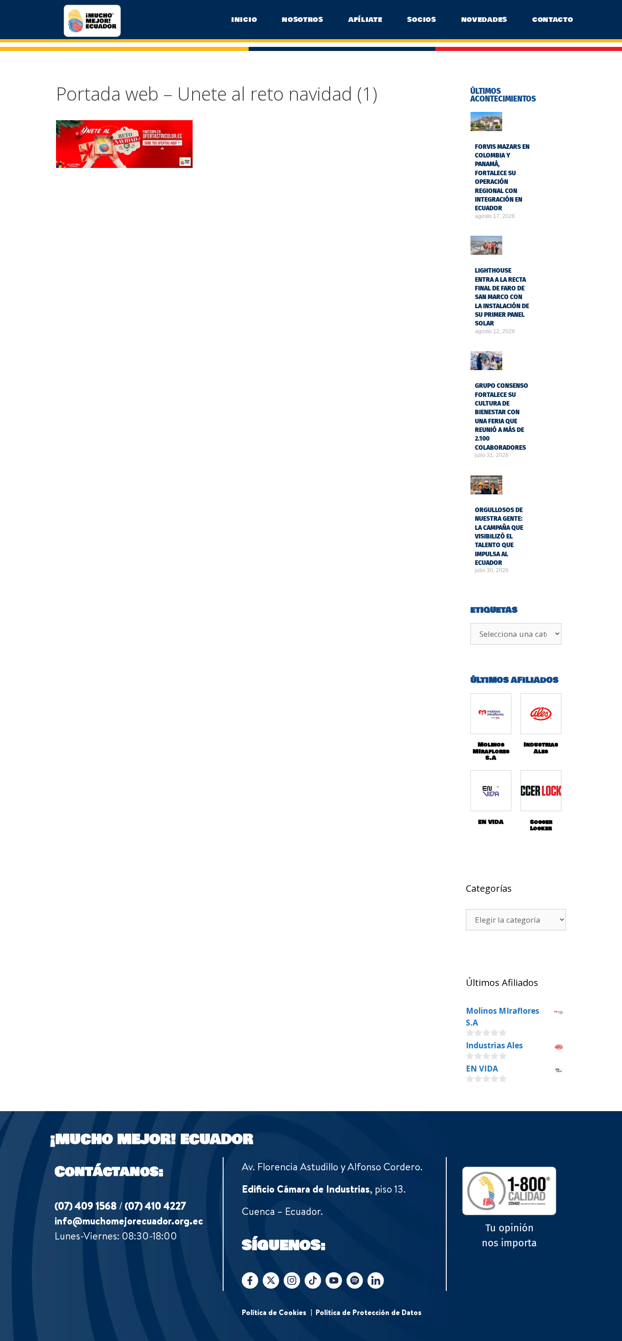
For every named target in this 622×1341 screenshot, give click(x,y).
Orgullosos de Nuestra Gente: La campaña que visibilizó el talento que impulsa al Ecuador (499, 536)
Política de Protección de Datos (369, 1312)
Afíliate (365, 20)
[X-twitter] (271, 1280)
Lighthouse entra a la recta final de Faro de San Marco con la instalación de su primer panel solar (502, 297)
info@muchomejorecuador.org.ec (129, 1221)
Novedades (484, 20)
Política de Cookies (274, 1312)
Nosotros (302, 20)
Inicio (244, 20)
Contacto (552, 20)
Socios (421, 20)
